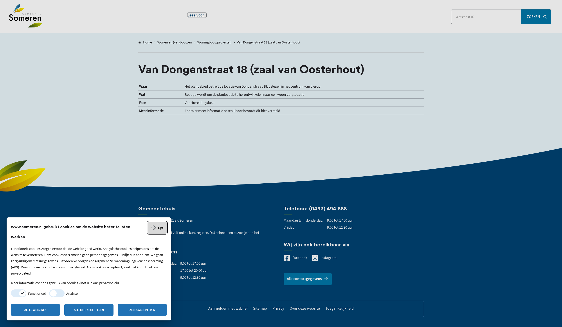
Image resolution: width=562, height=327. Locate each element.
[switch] (18, 293)
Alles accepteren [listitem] (142, 310)
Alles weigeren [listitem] (35, 310)
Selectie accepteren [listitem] (89, 310)
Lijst (160, 228)
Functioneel (37, 293)
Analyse (72, 293)
